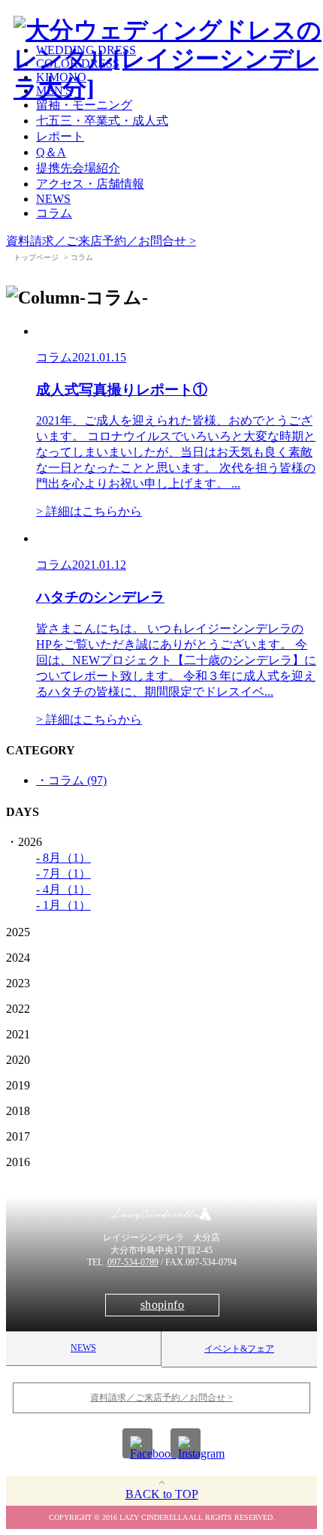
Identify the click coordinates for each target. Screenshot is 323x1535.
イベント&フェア (239, 1348)
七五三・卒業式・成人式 (102, 120)
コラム (54, 213)
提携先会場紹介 (78, 168)
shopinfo (162, 1304)
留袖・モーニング (84, 104)
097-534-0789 (132, 1262)
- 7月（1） (63, 873)
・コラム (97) (71, 780)
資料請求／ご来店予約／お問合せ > (101, 240)
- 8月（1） (63, 857)
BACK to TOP (161, 1494)
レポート (60, 136)
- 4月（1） (63, 889)
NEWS (53, 198)
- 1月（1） (63, 905)
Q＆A (51, 152)
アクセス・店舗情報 (90, 183)
